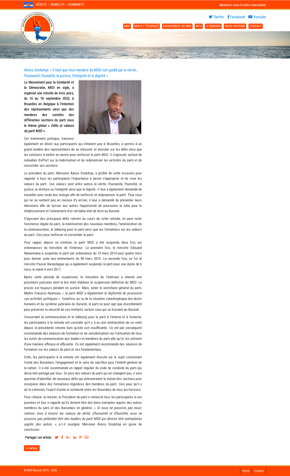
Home (246, 471)
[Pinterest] (80, 437)
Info (199, 26)
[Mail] (86, 437)
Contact (255, 26)
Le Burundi (213, 26)
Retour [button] (33, 448)
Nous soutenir (235, 26)
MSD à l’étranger (146, 26)
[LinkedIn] (74, 437)
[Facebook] (62, 437)
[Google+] (68, 437)
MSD (127, 26)
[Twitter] (56, 437)
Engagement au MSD (177, 26)
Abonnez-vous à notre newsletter (243, 5)
